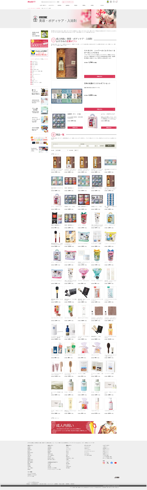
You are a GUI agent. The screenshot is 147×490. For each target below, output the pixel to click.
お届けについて (105, 451)
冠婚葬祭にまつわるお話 (32, 474)
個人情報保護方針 (34, 483)
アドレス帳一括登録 (88, 455)
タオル (33, 77)
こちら (37, 482)
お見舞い (49, 465)
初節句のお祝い (30, 452)
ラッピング (86, 452)
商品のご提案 (61, 483)
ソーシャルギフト (87, 449)
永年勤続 (29, 466)
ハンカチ (33, 79)
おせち (67, 465)
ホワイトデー (68, 449)
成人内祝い (38, 8)
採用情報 (67, 483)
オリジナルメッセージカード (89, 451)
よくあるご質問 (105, 455)
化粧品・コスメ (34, 80)
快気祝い (76, 5)
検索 (58, 1)
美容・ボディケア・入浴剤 (36, 82)
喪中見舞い (68, 467)
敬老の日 (67, 456)
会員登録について (106, 448)
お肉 (32, 72)
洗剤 (32, 84)
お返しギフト (50, 445)
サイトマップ (50, 483)
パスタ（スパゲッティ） (36, 74)
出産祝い (92, 5)
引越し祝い (30, 455)
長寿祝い (29, 456)
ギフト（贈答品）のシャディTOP (88, 442)
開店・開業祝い (30, 462)
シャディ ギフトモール (31, 8)
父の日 (67, 452)
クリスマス (68, 460)
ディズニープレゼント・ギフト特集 (54, 469)
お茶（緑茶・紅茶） (35, 69)
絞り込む (110, 145)
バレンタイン (68, 448)
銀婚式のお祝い (30, 460)
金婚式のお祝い (30, 459)
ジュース (33, 66)
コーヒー (33, 67)
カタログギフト (51, 5)
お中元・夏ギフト (43, 5)
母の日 (67, 451)
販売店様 (72, 483)
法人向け (102, 5)
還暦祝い (29, 458)
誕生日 (29, 451)
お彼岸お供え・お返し (70, 458)
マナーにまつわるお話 (32, 473)
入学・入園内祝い (51, 455)
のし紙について (105, 452)
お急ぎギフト (86, 448)
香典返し (84, 5)
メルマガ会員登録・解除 (107, 456)
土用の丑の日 (68, 466)
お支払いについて (106, 449)
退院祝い (29, 463)
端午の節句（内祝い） (52, 459)
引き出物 (49, 463)
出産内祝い (60, 5)
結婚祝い (29, 448)
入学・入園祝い (30, 467)
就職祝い (29, 469)
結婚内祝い (68, 5)
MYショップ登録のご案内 (107, 458)
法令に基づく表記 (43, 483)
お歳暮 (67, 459)
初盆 (67, 455)
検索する (42, 2)
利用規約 (28, 483)
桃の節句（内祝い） (51, 458)
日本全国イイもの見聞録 (52, 467)
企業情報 (56, 483)
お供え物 (49, 466)
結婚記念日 (30, 449)
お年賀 (67, 462)
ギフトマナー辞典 (31, 476)
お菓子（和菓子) (35, 64)
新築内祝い (50, 451)
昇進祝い (29, 465)
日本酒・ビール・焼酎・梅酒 (37, 71)
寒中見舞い (68, 463)
